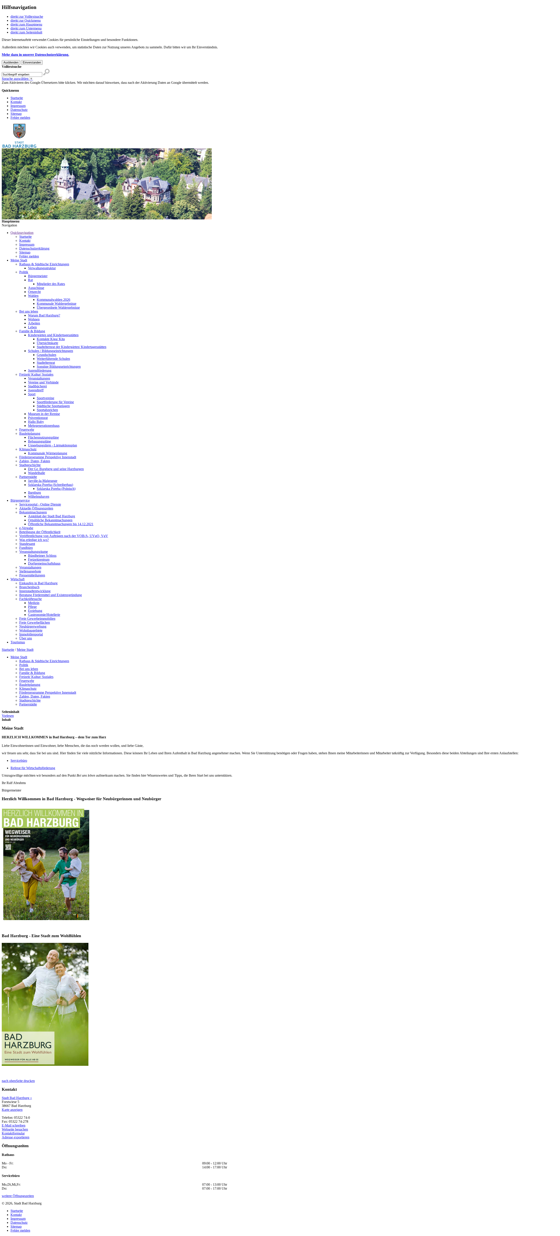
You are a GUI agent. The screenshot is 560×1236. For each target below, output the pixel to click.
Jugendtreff (36, 390)
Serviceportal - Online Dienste (40, 504)
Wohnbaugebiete (30, 630)
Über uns (25, 638)
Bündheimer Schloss (42, 555)
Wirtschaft (17, 579)
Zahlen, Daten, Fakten (34, 461)
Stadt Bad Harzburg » (17, 1098)
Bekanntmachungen (33, 512)
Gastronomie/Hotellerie (44, 614)
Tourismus (17, 642)
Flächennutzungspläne (43, 437)
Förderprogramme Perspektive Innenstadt (47, 457)
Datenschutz (19, 110)
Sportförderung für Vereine (55, 402)
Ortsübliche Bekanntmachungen (50, 520)
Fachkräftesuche (30, 599)
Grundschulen (46, 355)
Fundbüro (26, 548)
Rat (30, 280)
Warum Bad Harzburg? (44, 315)
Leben (32, 327)
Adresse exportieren (15, 1137)
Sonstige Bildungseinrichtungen (59, 366)
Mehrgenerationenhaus (44, 425)
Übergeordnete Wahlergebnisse (58, 307)
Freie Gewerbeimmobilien (37, 618)
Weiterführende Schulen (53, 359)
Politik (23, 272)
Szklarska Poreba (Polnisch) (56, 488)
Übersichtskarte (47, 343)
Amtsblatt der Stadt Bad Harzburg (51, 516)
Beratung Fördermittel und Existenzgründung (50, 595)
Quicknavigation (21, 233)
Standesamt (27, 544)
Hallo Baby (36, 422)
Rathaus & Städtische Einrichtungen (44, 264)
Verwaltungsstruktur (42, 268)
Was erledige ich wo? (34, 540)
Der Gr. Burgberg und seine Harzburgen (56, 469)
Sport (31, 394)
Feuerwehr (26, 429)
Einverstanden (32, 62)
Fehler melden (20, 117)
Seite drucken (25, 1081)
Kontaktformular (13, 1133)
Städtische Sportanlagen (53, 406)
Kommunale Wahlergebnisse (56, 303)
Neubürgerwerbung (32, 626)
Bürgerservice (20, 500)
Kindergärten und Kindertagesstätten (53, 335)
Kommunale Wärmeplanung (47, 453)
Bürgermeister (37, 276)
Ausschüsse (36, 288)
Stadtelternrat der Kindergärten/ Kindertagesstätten (71, 347)
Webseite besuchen (15, 1129)
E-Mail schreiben (13, 1125)
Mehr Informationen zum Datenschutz (28, 86)
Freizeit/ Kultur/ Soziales (36, 374)
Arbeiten (34, 323)
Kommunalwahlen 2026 (53, 299)
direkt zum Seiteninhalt (26, 32)
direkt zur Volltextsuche (26, 16)
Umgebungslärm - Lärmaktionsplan (52, 445)
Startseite (16, 98)
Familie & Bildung (32, 331)
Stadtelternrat (46, 362)
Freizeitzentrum (38, 559)
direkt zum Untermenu (26, 28)
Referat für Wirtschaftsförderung (32, 768)
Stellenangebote (30, 571)
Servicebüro (18, 760)
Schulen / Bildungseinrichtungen (50, 351)
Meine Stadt (18, 260)
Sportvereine (45, 398)
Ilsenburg (34, 492)
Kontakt (16, 102)
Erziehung (35, 611)
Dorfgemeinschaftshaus (44, 563)
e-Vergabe (26, 528)
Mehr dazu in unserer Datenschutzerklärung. (35, 54)
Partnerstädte (28, 477)
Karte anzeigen (12, 1110)
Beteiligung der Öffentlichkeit (39, 532)
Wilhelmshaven (38, 496)
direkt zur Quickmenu (25, 20)
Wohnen (34, 319)
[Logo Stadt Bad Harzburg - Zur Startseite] (19, 147)
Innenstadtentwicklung (35, 591)
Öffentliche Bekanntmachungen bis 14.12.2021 (60, 524)
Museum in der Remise (44, 414)
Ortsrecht (34, 292)
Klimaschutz (28, 449)
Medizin (33, 603)
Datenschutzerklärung (34, 248)
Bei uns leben (28, 311)
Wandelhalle (36, 473)
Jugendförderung (39, 370)
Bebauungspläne (39, 441)
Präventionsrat (38, 418)
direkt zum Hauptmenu (26, 24)
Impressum (18, 106)
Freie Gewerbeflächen (34, 622)
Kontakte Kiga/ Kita (51, 339)
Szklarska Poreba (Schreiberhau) (50, 485)
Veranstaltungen (39, 378)
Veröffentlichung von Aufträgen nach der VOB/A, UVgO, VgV (63, 536)
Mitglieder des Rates (51, 284)
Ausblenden (11, 62)
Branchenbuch (29, 587)
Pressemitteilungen (32, 575)
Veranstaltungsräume (33, 551)
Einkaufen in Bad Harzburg (38, 583)
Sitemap (16, 114)
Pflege (32, 607)
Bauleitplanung (29, 433)
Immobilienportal (31, 634)
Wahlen (33, 296)
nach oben (9, 1081)
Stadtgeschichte (30, 465)
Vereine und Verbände (43, 382)
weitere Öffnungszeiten (18, 1196)
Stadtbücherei (37, 386)
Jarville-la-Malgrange (42, 481)
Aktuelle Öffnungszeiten (36, 508)
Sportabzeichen (47, 410)
